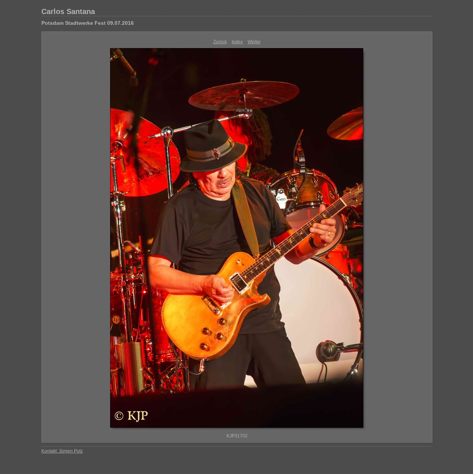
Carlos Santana (68, 11)
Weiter (254, 41)
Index (237, 41)
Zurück (220, 41)
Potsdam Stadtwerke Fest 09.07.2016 (87, 23)
